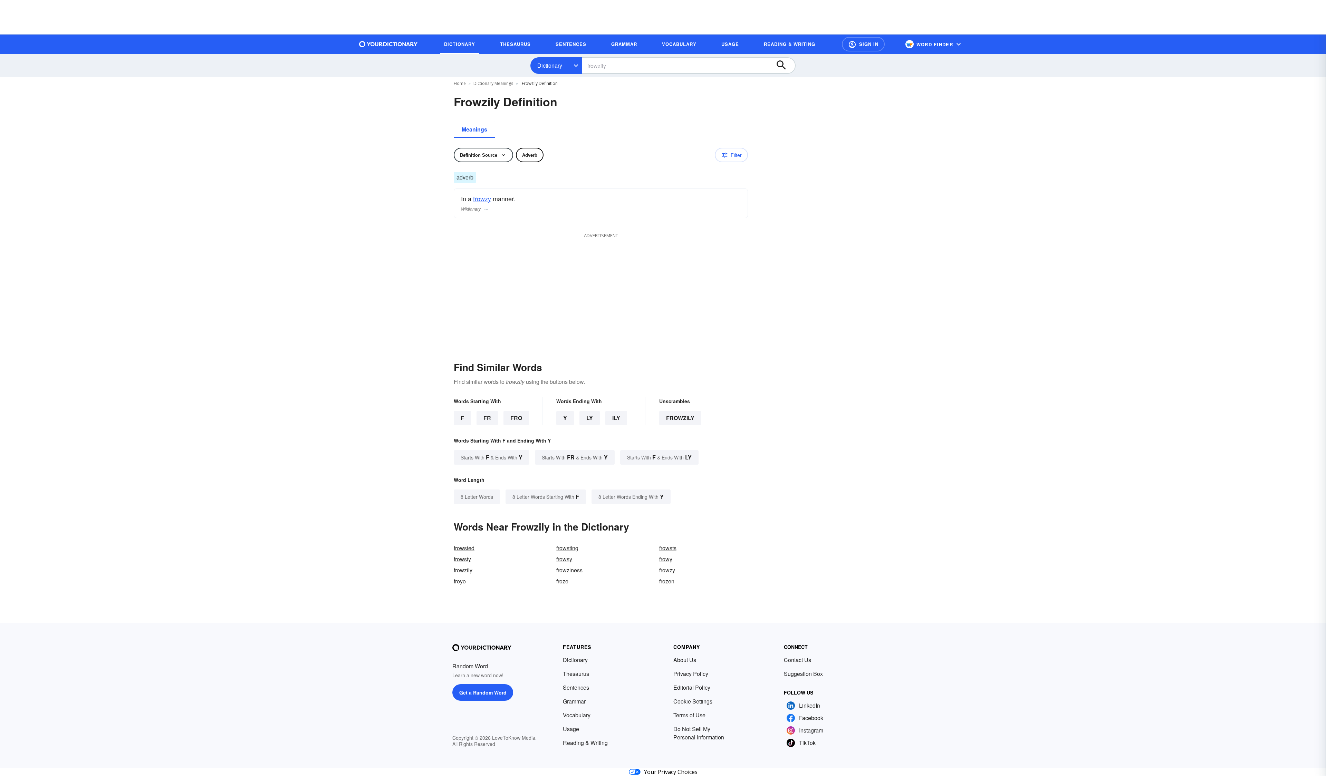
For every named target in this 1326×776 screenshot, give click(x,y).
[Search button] (784, 65)
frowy (665, 559)
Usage (571, 729)
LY (589, 418)
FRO (516, 418)
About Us (684, 660)
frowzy (482, 198)
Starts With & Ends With (491, 457)
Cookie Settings (692, 701)
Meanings (474, 129)
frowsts (667, 548)
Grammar (574, 701)
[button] (863, 44)
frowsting (567, 548)
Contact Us (797, 660)
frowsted (464, 548)
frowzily (680, 418)
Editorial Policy (691, 687)
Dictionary (549, 65)
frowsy (564, 559)
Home (460, 83)
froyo (460, 581)
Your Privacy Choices (671, 772)
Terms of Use (689, 715)
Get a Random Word (483, 692)
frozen (666, 581)
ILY (616, 418)
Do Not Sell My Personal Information (698, 733)
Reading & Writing (585, 743)
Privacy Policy (690, 674)
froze (562, 581)
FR (487, 418)
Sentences (576, 687)
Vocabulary (576, 715)
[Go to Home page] (388, 44)
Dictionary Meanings (493, 83)
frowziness (569, 570)
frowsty (462, 559)
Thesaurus (576, 674)
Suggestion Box (803, 674)
